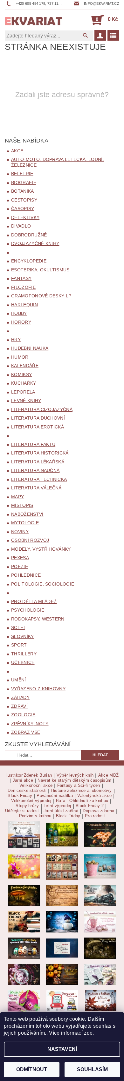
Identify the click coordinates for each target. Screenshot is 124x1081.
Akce (17, 150)
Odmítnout (31, 1069)
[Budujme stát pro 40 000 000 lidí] (62, 947)
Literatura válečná (36, 487)
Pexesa (20, 557)
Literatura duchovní (38, 418)
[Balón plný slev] (62, 895)
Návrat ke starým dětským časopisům (74, 780)
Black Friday (20, 795)
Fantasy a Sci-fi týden (78, 785)
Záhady (20, 697)
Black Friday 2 (90, 806)
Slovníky (22, 636)
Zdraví (19, 706)
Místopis (22, 505)
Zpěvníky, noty (29, 723)
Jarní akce (23, 780)
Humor (20, 357)
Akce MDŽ (108, 775)
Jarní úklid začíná (61, 811)
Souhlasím (92, 1069)
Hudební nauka (29, 348)
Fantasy (21, 278)
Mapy (17, 496)
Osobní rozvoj (30, 540)
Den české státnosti (27, 790)
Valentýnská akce (94, 795)
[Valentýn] (100, 921)
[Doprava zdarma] (62, 1000)
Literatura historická (40, 452)
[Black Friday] (24, 921)
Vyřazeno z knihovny (38, 688)
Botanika (22, 191)
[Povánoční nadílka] (62, 921)
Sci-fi (18, 627)
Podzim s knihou (35, 816)
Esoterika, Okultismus (40, 269)
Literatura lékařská (37, 461)
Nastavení (62, 1049)
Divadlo (21, 226)
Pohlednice (26, 575)
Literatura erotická (37, 426)
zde (88, 1033)
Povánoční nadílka (54, 795)
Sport (19, 644)
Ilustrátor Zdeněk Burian (28, 775)
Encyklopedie (28, 260)
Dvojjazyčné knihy (35, 243)
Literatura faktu (33, 444)
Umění (18, 679)
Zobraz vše (25, 732)
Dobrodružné (29, 234)
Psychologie (28, 610)
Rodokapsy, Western (38, 618)
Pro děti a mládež (34, 601)
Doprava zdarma (98, 811)
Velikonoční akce (35, 785)
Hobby (19, 313)
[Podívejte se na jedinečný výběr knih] (62, 834)
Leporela (23, 392)
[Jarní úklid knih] (24, 1000)
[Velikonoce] (24, 947)
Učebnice (23, 662)
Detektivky (25, 217)
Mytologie (25, 522)
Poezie (19, 566)
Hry (16, 339)
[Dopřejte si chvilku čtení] (62, 866)
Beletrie (22, 173)
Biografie (23, 182)
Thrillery (24, 653)
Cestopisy (24, 199)
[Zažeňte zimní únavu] (24, 866)
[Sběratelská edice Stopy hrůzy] (100, 947)
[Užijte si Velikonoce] (100, 866)
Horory (21, 322)
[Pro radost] (100, 974)
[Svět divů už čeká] (24, 895)
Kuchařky (23, 383)
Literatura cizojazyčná (41, 409)
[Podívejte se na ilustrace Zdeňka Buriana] (24, 834)
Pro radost (95, 816)
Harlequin (24, 304)
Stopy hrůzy (27, 806)
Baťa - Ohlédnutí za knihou (82, 801)
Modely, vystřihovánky (41, 549)
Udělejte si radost (22, 811)
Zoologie (23, 714)
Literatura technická (39, 479)
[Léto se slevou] (24, 974)
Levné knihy (26, 400)
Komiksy (21, 374)
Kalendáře (24, 365)
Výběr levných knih (75, 775)
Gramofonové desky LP (41, 295)
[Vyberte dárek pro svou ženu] (100, 834)
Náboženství (27, 514)
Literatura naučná (35, 470)
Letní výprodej (57, 806)
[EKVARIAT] (33, 19)
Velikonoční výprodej (31, 801)
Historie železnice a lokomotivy (81, 790)
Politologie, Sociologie (42, 584)
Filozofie (23, 287)
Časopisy (22, 208)
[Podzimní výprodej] (100, 1000)
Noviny (20, 531)
